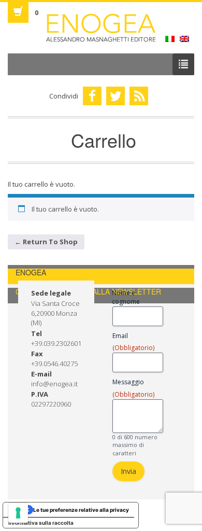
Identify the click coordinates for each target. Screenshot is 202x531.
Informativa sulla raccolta (41, 523)
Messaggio (133, 388)
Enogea (101, 27)
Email (133, 341)
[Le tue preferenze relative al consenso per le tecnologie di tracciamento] (18, 513)
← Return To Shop (46, 241)
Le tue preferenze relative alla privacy (81, 510)
